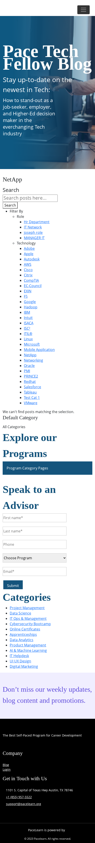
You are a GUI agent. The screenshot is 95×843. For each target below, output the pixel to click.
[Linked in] (67, 745)
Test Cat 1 (32, 397)
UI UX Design (20, 661)
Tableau (30, 392)
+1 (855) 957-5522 (19, 797)
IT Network (33, 227)
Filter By (16, 211)
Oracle (29, 365)
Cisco (28, 269)
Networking (33, 360)
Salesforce (32, 386)
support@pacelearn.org (23, 804)
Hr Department (36, 221)
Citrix (28, 275)
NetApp (30, 355)
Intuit (28, 317)
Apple (28, 253)
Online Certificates (25, 629)
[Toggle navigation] (83, 9)
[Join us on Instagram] (36, 745)
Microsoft (32, 344)
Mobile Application (39, 349)
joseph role (33, 232)
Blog (6, 765)
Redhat (30, 381)
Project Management (27, 607)
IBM (27, 312)
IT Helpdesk (19, 655)
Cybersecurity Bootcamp (30, 623)
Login (7, 769)
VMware (30, 402)
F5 (26, 296)
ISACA (28, 323)
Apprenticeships (23, 634)
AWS (27, 264)
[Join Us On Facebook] (7, 745)
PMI (27, 370)
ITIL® (28, 333)
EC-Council (33, 285)
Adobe (29, 248)
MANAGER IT (34, 237)
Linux (28, 339)
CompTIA (31, 280)
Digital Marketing (24, 666)
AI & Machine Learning (28, 650)
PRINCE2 (31, 376)
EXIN (27, 291)
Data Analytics (21, 639)
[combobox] (30, 198)
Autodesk (32, 259)
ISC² (27, 328)
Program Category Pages (27, 468)
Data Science (20, 613)
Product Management (28, 645)
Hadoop (30, 307)
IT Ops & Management (28, 618)
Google (30, 301)
